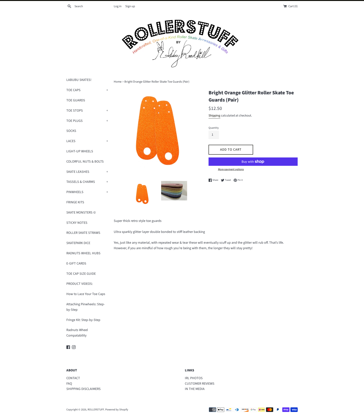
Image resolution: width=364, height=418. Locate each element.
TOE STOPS (87, 110)
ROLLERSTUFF (96, 410)
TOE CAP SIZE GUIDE (81, 273)
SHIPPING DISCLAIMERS (83, 389)
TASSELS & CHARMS (87, 181)
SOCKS (71, 130)
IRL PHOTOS (194, 378)
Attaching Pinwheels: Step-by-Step (85, 307)
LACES (87, 141)
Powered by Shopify (116, 410)
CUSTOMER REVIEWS (199, 383)
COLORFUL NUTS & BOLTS (85, 161)
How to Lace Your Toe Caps (85, 294)
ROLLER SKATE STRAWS (83, 232)
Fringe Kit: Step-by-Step (83, 320)
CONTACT (73, 378)
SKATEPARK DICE (78, 243)
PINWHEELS (87, 192)
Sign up (130, 6)
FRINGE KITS (75, 202)
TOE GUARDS (75, 100)
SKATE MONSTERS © (81, 212)
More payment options (231, 169)
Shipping (214, 115)
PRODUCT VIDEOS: (79, 283)
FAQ (69, 383)
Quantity (214, 128)
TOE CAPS (87, 90)
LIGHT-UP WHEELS (79, 151)
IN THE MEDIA (195, 389)
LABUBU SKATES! (78, 79)
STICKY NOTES (76, 222)
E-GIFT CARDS (76, 263)
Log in (118, 6)
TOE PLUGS (87, 120)
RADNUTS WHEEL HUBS (83, 253)
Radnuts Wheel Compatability (77, 333)
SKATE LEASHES (87, 171)
